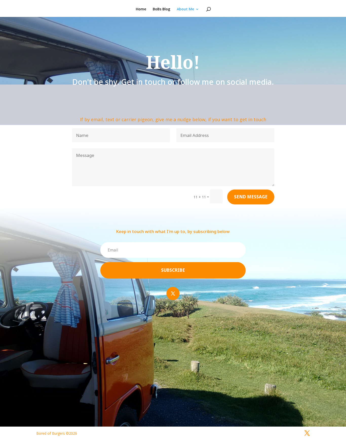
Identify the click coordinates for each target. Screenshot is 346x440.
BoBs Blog (161, 9)
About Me (185, 9)
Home (141, 9)
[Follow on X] (173, 293)
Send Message (250, 197)
